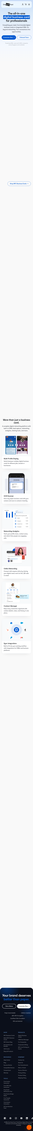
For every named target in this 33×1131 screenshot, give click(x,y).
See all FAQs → (10, 830)
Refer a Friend (22, 1067)
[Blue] (12, 175)
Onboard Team (24, 37)
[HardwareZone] (11, 792)
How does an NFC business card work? (14, 917)
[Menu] (29, 4)
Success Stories (24, 738)
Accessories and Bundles (8, 1045)
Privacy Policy (22, 1072)
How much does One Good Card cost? (14, 948)
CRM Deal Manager (23, 1039)
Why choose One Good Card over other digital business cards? (13, 838)
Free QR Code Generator (7, 1086)
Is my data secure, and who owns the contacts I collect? (14, 955)
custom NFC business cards (13, 851)
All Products (7, 138)
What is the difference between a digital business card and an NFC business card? (14, 901)
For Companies (22, 1042)
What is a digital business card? (13, 892)
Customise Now (8, 37)
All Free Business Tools (8, 1107)
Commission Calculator (7, 1103)
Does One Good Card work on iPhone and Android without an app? (14, 925)
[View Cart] (26, 4)
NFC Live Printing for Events (23, 1048)
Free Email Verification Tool (8, 1090)
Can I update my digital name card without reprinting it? (13, 933)
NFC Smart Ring (8, 1042)
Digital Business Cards (22, 1036)
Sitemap (6, 1072)
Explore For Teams (14, 694)
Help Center (7, 1060)
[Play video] (13, 804)
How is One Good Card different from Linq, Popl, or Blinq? (14, 969)
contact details (8, 611)
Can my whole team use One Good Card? (13, 962)
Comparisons (7, 1070)
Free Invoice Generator (7, 1082)
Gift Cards (7, 1049)
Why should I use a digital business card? (13, 910)
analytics (20, 855)
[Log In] (23, 4)
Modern (6, 167)
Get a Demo (9, 1006)
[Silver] (7, 175)
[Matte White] (17, 175)
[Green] (10, 175)
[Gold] (5, 175)
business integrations (11, 857)
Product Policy (22, 1075)
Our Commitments (23, 1065)
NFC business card (19, 132)
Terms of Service (22, 1070)
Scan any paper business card (13, 498)
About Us (20, 1062)
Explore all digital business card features (16, 355)
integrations (10, 648)
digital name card (20, 263)
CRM (23, 851)
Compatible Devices (9, 1067)
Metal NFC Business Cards (9, 1038)
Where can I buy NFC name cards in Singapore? (14, 941)
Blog (5, 1062)
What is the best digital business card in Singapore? (14, 977)
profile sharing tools (19, 853)
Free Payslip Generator (7, 1098)
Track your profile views (11, 534)
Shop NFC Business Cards (19, 184)
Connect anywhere (11, 313)
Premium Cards (18, 138)
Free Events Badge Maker (9, 1094)
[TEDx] (26, 786)
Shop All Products (8, 1051)
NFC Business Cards (9, 1035)
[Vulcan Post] (21, 792)
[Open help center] (29, 1127)
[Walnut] (30, 175)
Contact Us (21, 1060)
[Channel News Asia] (6, 786)
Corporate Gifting (23, 1044)
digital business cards (17, 849)
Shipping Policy (22, 1078)
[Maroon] (15, 175)
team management (10, 855)
